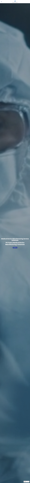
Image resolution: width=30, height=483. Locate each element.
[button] (1, 1)
